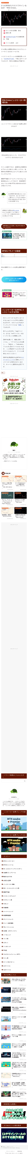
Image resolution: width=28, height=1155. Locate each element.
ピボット (5, 942)
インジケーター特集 (9, 884)
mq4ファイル (7, 969)
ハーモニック (7, 934)
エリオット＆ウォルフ (9, 896)
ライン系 (5, 958)
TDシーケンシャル (8, 927)
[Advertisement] (14, 81)
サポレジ (5, 903)
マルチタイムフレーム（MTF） (12, 954)
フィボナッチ (7, 946)
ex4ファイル (6, 966)
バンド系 (5, 938)
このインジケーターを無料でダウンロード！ (14, 279)
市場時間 (5, 907)
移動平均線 (6, 892)
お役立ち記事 (7, 880)
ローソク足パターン (9, 962)
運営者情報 (20, 1151)
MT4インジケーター (9, 861)
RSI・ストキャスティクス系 (11, 888)
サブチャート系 (7, 900)
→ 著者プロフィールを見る (10, 461)
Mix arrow (16, 210)
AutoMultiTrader (11, 37)
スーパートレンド (8, 911)
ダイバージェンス (8, 919)
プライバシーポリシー (10, 1151)
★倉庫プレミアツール (9, 872)
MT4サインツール (5, 2)
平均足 (5, 950)
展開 (19, 325)
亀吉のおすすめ (7, 876)
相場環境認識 (7, 915)
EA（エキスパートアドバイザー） (13, 868)
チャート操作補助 (8, 923)
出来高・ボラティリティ (10, 931)
